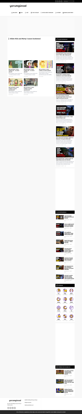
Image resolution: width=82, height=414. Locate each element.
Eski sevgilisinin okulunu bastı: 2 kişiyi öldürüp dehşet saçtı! (64, 117)
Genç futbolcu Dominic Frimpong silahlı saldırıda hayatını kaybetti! (69, 372)
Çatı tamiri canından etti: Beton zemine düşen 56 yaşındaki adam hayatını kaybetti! (69, 277)
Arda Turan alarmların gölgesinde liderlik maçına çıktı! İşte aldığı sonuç (69, 382)
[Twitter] (58, 1)
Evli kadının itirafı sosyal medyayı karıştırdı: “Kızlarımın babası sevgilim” (68, 250)
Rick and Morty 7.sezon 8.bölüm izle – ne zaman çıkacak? (29, 70)
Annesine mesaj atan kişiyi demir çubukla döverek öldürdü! (68, 259)
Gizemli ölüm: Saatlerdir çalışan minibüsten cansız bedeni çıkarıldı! (63, 75)
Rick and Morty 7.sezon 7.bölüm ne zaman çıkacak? (45, 70)
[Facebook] (56, 1)
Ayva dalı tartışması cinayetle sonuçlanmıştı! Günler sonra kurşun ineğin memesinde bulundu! (64, 97)
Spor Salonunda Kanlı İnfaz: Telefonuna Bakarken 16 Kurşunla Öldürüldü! (64, 138)
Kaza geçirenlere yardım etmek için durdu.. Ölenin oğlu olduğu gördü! (63, 54)
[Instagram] (60, 1)
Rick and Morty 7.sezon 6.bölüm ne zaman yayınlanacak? (29, 89)
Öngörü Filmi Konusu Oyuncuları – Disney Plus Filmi (68, 241)
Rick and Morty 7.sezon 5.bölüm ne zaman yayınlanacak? (14, 89)
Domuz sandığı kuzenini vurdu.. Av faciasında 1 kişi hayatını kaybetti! (69, 225)
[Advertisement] (41, 26)
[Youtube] (61, 1)
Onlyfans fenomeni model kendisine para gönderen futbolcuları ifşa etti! (68, 391)
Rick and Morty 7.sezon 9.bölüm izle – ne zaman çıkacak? (14, 70)
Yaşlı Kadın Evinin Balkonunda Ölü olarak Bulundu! (69, 217)
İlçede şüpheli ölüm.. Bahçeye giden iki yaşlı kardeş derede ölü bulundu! (64, 159)
